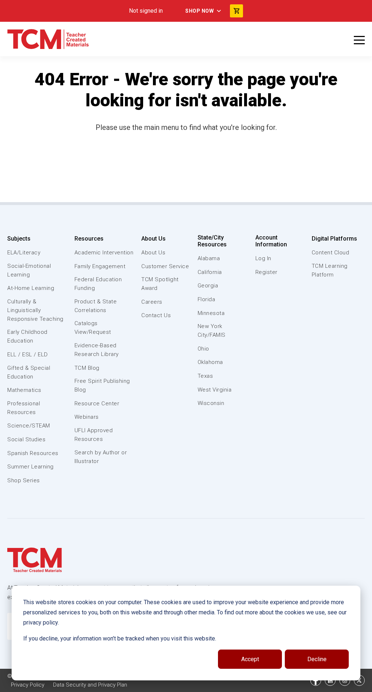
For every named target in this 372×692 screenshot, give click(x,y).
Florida (206, 299)
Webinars (86, 417)
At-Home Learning (30, 288)
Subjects (19, 238)
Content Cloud (330, 252)
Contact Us (156, 315)
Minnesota (211, 313)
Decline (317, 659)
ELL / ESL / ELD (27, 354)
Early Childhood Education (27, 336)
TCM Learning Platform (330, 270)
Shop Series (23, 480)
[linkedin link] (330, 680)
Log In (263, 258)
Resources (89, 238)
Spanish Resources (32, 453)
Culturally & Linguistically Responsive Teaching (35, 310)
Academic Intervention (104, 252)
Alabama (209, 258)
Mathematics (24, 390)
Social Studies (26, 439)
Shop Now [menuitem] (199, 11)
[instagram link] (344, 680)
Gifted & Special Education (28, 372)
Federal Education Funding (98, 283)
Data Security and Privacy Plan (90, 684)
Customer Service (165, 266)
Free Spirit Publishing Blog (102, 385)
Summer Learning (30, 466)
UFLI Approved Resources (93, 434)
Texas (205, 376)
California (210, 272)
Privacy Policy (27, 684)
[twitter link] (359, 680)
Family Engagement (100, 266)
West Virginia (215, 389)
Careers (151, 302)
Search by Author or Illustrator (100, 456)
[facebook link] (315, 680)
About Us (153, 238)
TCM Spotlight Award (160, 283)
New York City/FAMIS (212, 330)
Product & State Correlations (95, 306)
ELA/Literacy (23, 252)
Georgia (208, 285)
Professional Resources (23, 407)
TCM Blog (87, 368)
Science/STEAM (28, 425)
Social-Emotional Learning (29, 270)
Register (266, 272)
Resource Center (97, 403)
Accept (250, 659)
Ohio (203, 348)
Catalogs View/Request (92, 327)
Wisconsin (211, 403)
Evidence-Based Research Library (96, 349)
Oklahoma (210, 362)
